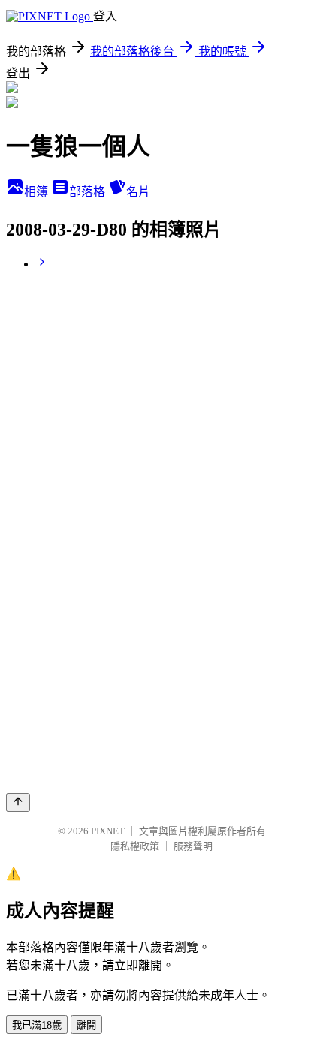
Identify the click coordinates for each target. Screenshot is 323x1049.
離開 (86, 1025)
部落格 (88, 191)
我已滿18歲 (37, 1025)
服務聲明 (193, 846)
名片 (138, 191)
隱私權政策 (134, 846)
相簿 (37, 191)
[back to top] (18, 802)
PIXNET (108, 831)
